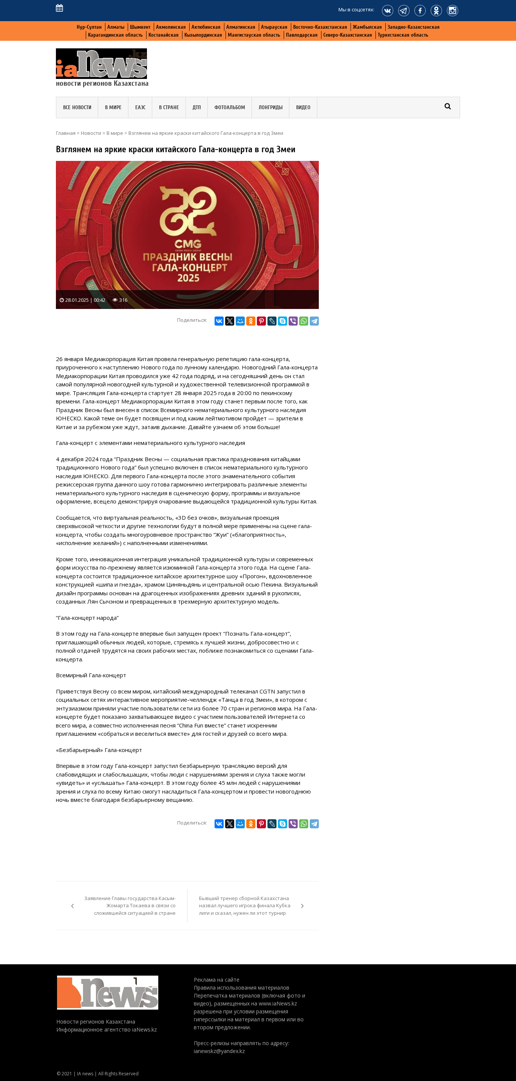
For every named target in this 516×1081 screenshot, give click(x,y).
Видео (303, 107)
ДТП (197, 107)
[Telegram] (314, 321)
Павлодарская (302, 35)
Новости (91, 133)
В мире (113, 107)
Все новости (77, 107)
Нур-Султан (89, 27)
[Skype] (282, 321)
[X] (229, 321)
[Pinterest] (261, 321)
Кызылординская (203, 35)
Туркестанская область (403, 35)
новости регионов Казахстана (102, 83)
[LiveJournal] (272, 321)
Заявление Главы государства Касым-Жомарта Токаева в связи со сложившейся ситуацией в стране (130, 905)
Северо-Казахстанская (347, 35)
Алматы (115, 27)
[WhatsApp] (303, 321)
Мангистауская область (254, 35)
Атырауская (274, 27)
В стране (169, 107)
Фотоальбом (230, 107)
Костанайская (163, 35)
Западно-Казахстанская (414, 27)
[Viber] (293, 321)
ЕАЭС (140, 107)
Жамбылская (367, 27)
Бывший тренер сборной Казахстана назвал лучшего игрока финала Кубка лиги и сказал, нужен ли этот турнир (244, 905)
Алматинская (240, 27)
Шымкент (140, 27)
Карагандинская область (115, 35)
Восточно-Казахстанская (320, 27)
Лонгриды (271, 107)
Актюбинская (206, 27)
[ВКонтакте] (219, 321)
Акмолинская (171, 27)
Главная (66, 133)
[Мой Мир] (240, 321)
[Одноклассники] (250, 321)
